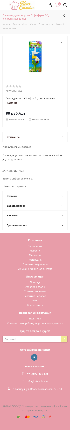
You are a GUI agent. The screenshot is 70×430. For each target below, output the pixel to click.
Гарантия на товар (35, 296)
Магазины (35, 255)
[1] (7, 86)
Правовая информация (35, 313)
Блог (35, 300)
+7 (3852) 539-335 (37, 373)
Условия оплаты (35, 286)
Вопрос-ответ (35, 305)
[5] (19, 86)
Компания (35, 240)
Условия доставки (35, 291)
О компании (35, 246)
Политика (35, 318)
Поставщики (35, 259)
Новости (35, 250)
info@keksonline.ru (38, 381)
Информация (35, 276)
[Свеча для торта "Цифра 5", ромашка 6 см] (35, 56)
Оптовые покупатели (35, 264)
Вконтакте (34, 357)
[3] (13, 86)
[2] (10, 86)
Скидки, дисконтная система (35, 268)
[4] (16, 86)
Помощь (35, 282)
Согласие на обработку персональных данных (35, 323)
